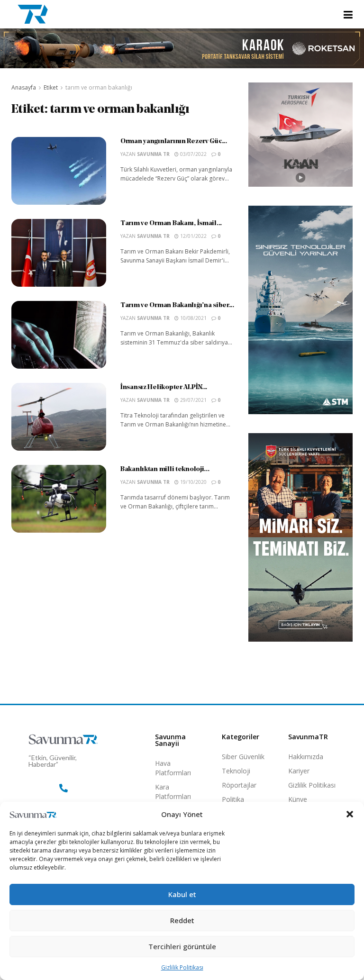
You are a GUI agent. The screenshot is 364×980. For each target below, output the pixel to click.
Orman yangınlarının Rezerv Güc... (173, 141)
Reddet (182, 920)
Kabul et (182, 894)
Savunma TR (153, 154)
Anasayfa (23, 87)
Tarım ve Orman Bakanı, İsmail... (171, 223)
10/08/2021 (193, 318)
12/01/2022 (193, 236)
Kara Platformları (173, 791)
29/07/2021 (193, 400)
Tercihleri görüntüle (182, 946)
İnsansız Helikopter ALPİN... (163, 387)
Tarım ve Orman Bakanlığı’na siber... (177, 305)
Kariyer (298, 770)
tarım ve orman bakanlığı (98, 87)
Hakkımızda (305, 756)
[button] (350, 814)
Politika (233, 799)
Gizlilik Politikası (182, 967)
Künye (297, 799)
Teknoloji (236, 770)
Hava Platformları (173, 768)
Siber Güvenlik (243, 756)
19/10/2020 (193, 482)
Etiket (51, 87)
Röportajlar (239, 784)
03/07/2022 (193, 154)
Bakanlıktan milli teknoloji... (164, 469)
